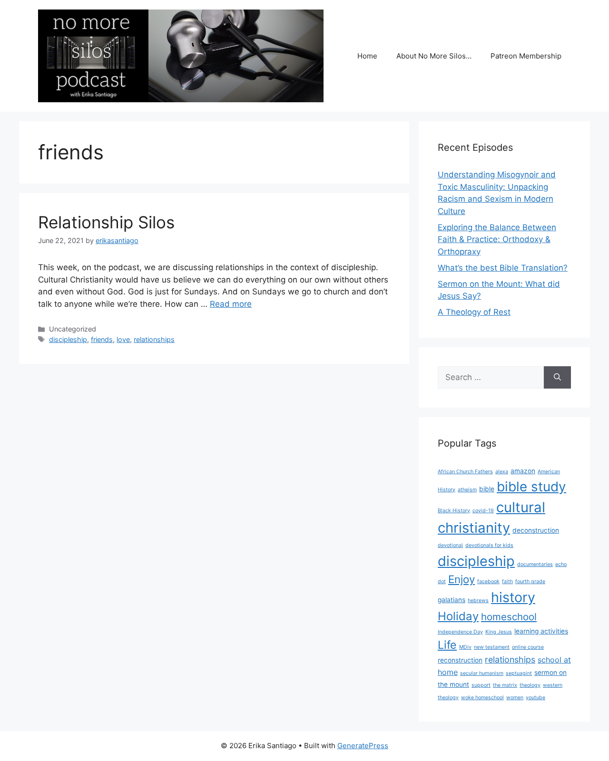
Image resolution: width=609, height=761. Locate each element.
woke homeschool (482, 697)
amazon (523, 471)
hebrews (478, 600)
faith (507, 581)
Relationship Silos (106, 222)
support (481, 685)
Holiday (458, 616)
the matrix (505, 685)
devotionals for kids (489, 545)
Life (447, 645)
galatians (451, 600)
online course (528, 647)
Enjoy (461, 579)
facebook (488, 581)
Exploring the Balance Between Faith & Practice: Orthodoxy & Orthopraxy (497, 239)
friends (102, 339)
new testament (492, 647)
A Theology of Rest (474, 312)
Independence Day (460, 632)
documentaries (535, 564)
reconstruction (460, 660)
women (514, 697)
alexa (501, 471)
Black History (454, 510)
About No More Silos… (433, 55)
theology (530, 685)
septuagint (519, 673)
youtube (535, 697)
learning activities (541, 631)
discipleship (68, 339)
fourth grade (530, 581)
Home (367, 55)
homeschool (509, 617)
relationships (154, 339)
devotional (450, 545)
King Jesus (498, 632)
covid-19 (483, 510)
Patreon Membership (526, 55)
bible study (531, 486)
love (123, 339)
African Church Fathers (465, 471)
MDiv (465, 647)
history (513, 597)
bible (486, 489)
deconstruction (535, 530)
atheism (467, 490)
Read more (231, 304)
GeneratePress (362, 745)
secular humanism (481, 673)
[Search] (557, 377)
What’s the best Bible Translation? (503, 268)
